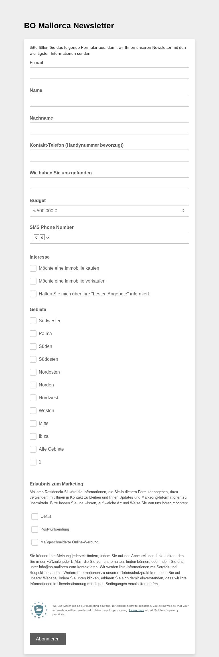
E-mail (38, 62)
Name (38, 90)
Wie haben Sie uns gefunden (62, 172)
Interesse (40, 257)
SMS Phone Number (52, 227)
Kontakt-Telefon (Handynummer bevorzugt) (76, 145)
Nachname (43, 117)
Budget (39, 200)
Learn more (136, 610)
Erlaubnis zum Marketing (56, 483)
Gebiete (38, 309)
